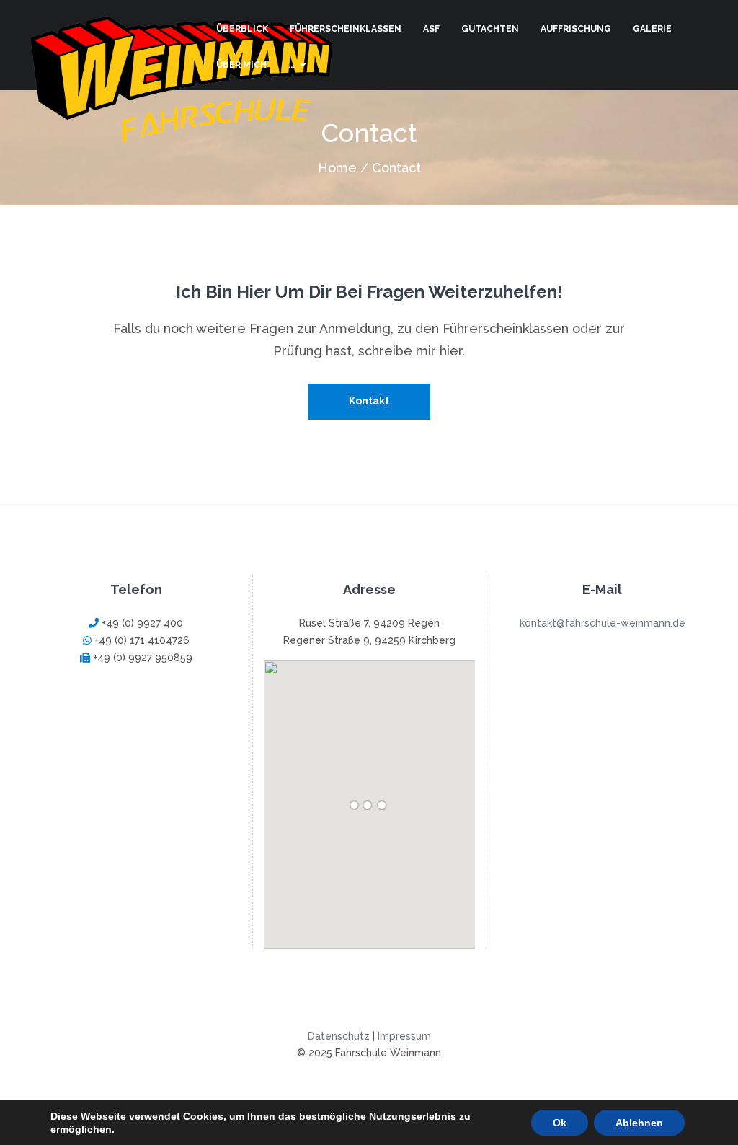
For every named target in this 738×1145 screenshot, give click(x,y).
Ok (559, 1122)
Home (337, 167)
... (291, 65)
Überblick (242, 29)
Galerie (652, 29)
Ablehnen (639, 1122)
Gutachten (490, 29)
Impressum (404, 1036)
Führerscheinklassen (345, 29)
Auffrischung (576, 29)
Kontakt (369, 401)
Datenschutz (339, 1036)
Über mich (241, 65)
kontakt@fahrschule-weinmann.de (602, 623)
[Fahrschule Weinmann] (181, 76)
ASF (431, 29)
